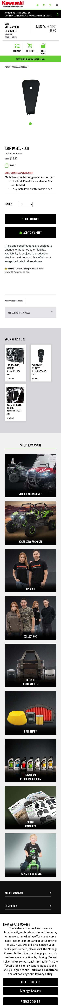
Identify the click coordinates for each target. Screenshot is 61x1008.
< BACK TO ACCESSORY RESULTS (16, 67)
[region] (30, 961)
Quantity (8, 204)
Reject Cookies (30, 1001)
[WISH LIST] (38, 5)
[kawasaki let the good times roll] (18, 5)
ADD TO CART (31, 219)
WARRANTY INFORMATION (14, 300)
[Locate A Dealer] (51, 5)
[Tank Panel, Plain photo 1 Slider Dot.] (30, 124)
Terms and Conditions (44, 970)
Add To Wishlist (32, 233)
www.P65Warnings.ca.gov (17, 272)
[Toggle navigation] (57, 4)
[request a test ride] (45, 5)
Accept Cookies (30, 981)
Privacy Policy (43, 974)
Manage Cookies (30, 990)
